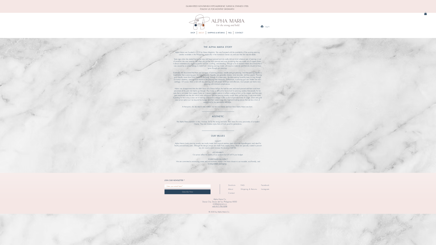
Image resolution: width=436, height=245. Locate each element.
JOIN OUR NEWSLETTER (174, 180)
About (230, 189)
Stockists (232, 185)
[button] (425, 13)
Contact (231, 193)
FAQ (243, 185)
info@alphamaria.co (220, 204)
